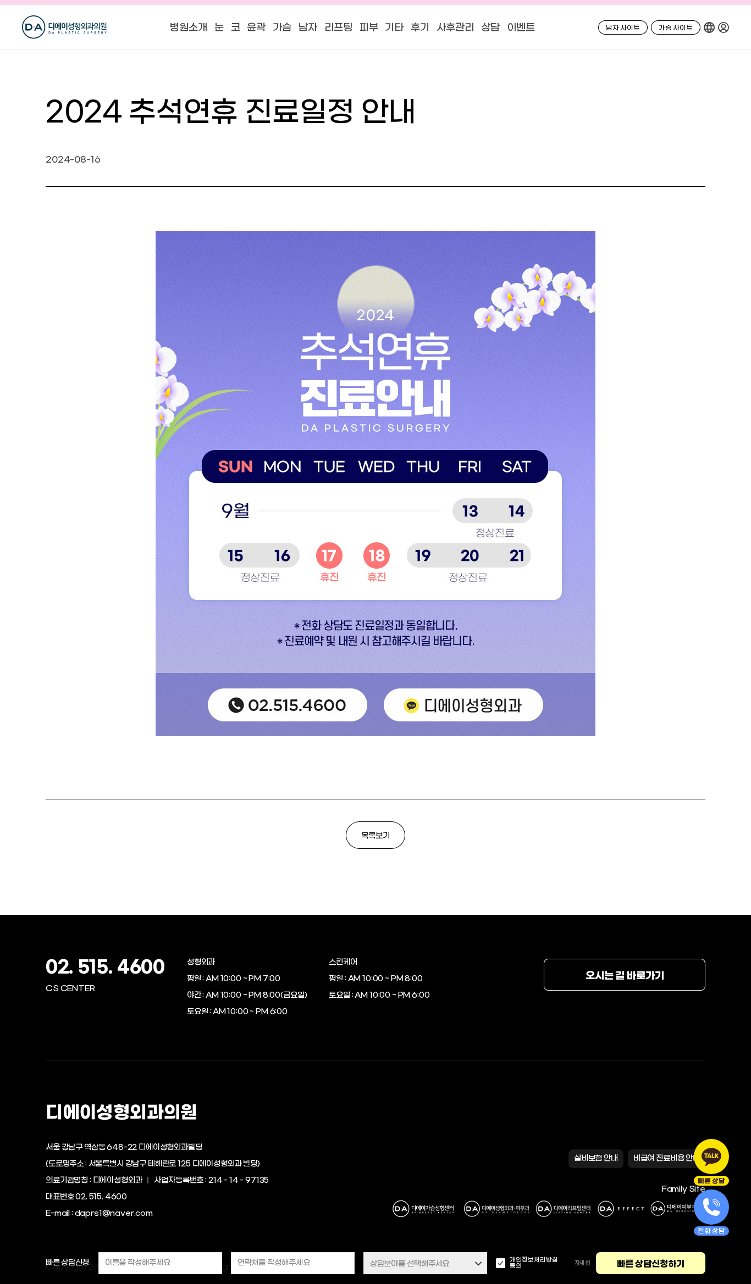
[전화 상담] (711, 1207)
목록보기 (375, 836)
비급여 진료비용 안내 (666, 1158)
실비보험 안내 (596, 1158)
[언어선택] (709, 27)
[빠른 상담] (711, 1156)
